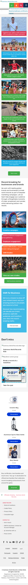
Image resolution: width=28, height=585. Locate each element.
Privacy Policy (8, 514)
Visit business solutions (14, 284)
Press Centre (8, 537)
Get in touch (7, 525)
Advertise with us (11, 534)
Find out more (14, 329)
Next (26, 12)
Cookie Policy (8, 511)
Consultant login (9, 517)
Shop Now (14, 490)
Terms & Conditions (9, 508)
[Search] (21, 5)
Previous (1, 12)
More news (14, 176)
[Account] (16, 5)
